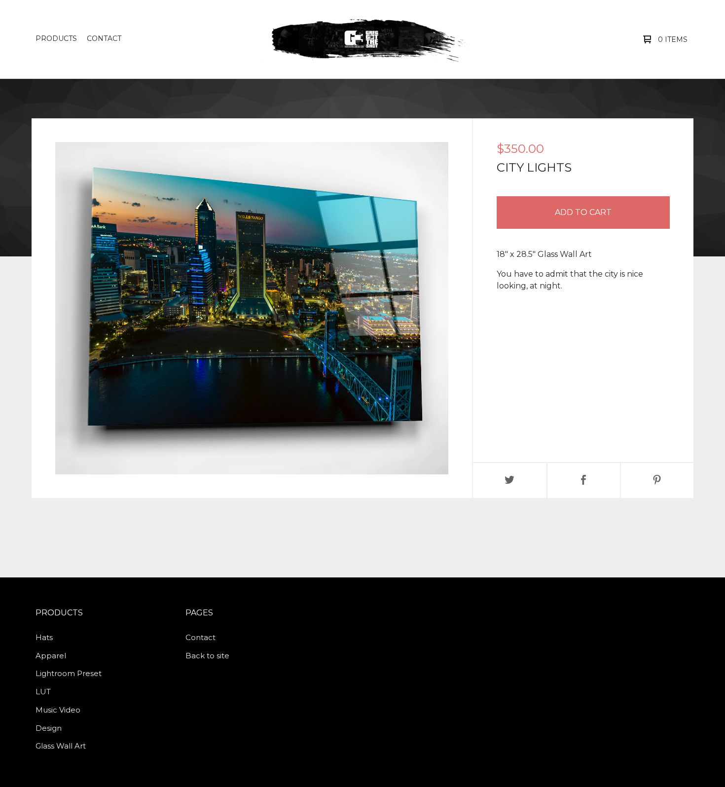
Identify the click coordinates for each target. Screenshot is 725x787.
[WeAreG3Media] (361, 39)
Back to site (207, 655)
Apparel (51, 655)
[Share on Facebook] (583, 480)
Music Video (58, 710)
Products (56, 38)
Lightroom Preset (69, 673)
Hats (44, 637)
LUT (43, 691)
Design (49, 728)
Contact (104, 38)
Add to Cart (583, 212)
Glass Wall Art (61, 746)
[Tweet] (509, 480)
